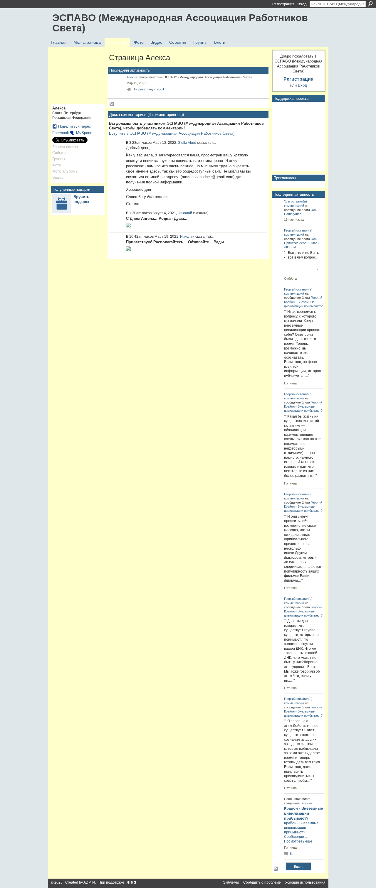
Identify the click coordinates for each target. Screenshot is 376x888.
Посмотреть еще (298, 841)
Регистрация (283, 4)
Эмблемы (231, 882)
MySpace (84, 133)
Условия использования (305, 882)
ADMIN (89, 882)
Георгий (290, 230)
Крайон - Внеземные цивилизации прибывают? (303, 813)
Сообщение (294, 837)
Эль (287, 201)
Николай (185, 213)
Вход (302, 4)
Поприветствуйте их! (148, 89)
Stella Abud (187, 143)
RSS (112, 104)
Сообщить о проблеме (262, 882)
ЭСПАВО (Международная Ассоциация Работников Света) (180, 22)
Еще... (298, 866)
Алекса (132, 77)
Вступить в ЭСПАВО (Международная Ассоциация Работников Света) (171, 133)
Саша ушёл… (294, 214)
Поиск (370, 3)
